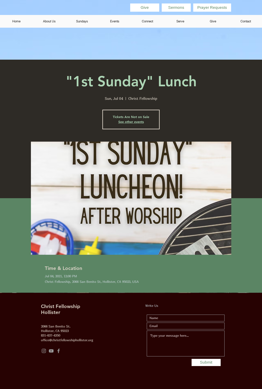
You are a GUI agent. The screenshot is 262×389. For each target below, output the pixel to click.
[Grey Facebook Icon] (58, 351)
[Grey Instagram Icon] (44, 351)
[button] (212, 7)
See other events (131, 122)
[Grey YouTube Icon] (51, 351)
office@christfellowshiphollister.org (67, 340)
